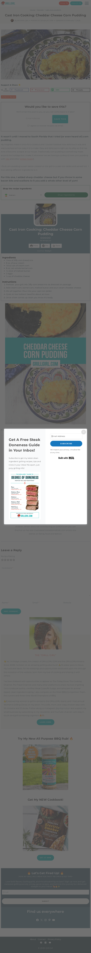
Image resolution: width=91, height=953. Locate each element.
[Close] (83, 432)
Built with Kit (66, 458)
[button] (25, 496)
